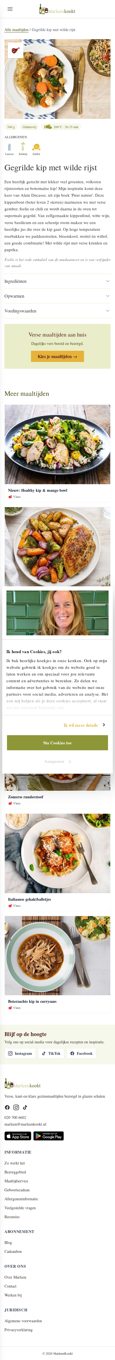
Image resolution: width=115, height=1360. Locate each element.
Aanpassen (54, 761)
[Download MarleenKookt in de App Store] (17, 1135)
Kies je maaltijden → (57, 356)
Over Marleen (15, 1277)
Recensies (12, 1216)
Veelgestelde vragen (20, 1207)
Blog (8, 1242)
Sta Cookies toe (57, 743)
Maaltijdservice (16, 1180)
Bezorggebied (15, 1172)
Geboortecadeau (17, 1189)
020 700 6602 (15, 1117)
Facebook (85, 1053)
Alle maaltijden (16, 29)
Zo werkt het (14, 1163)
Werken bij (12, 1295)
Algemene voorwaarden (23, 1320)
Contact (10, 1286)
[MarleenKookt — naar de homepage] (57, 9)
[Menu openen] (10, 9)
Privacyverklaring (18, 1329)
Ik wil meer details (81, 725)
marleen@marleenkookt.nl (25, 1124)
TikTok (54, 1053)
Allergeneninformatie (21, 1198)
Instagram (23, 1053)
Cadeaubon (13, 1251)
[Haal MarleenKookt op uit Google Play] (48, 1135)
